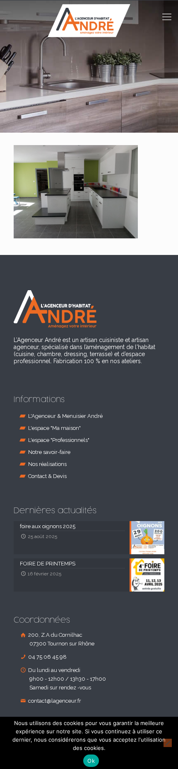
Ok (91, 760)
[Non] (168, 743)
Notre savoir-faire (49, 452)
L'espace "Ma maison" (54, 428)
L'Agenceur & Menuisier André (65, 416)
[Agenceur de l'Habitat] (89, 29)
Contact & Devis (47, 476)
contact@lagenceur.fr (54, 701)
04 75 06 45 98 (47, 657)
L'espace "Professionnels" (58, 440)
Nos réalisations (47, 464)
